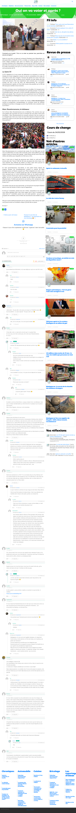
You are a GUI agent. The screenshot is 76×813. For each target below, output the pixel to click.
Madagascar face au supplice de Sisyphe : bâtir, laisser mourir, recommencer (57, 419)
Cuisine (38, 771)
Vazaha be (8, 305)
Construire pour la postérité (56, 228)
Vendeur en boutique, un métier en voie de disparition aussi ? (60, 259)
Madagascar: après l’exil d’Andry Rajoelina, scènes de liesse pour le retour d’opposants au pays (60, 71)
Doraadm (17, 680)
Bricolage (55, 771)
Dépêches (11, 5)
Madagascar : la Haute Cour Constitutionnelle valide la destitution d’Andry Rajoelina (60, 99)
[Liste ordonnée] (14, 256)
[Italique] (9, 256)
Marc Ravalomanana (44, 14)
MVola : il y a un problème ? (60, 39)
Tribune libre (27, 5)
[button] (60, 123)
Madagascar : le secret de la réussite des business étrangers (59, 387)
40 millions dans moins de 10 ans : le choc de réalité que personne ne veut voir (59, 354)
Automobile (24, 771)
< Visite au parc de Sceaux (10, 215)
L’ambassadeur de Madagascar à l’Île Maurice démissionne (60, 59)
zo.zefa (20, 456)
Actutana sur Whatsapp (23, 225)
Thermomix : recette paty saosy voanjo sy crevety (38, 798)
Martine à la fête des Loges (70, 797)
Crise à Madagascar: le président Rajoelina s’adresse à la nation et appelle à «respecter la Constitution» (60, 114)
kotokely (17, 733)
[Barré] (13, 256)
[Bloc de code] (19, 256)
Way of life (34, 5)
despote (17, 575)
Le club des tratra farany (55, 198)
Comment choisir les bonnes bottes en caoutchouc (54, 802)
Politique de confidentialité (30, 809)
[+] (24, 256)
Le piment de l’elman (37, 782)
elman (11, 341)
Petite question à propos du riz (64, 43)
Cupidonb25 (18, 614)
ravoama (17, 442)
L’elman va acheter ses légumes (69, 791)
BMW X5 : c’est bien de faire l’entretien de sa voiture (54, 794)
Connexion (53, 5)
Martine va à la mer (70, 803)
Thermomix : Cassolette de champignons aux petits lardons (37, 789)
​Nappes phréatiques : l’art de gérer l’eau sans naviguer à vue (58, 290)
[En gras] (8, 256)
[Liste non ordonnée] (16, 256)
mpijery (20, 625)
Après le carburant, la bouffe (56, 168)
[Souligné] (11, 256)
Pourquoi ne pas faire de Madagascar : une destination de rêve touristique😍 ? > (33, 216)
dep (19, 379)
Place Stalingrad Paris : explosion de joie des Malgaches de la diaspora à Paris (70, 782)
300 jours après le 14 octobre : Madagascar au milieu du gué (57, 322)
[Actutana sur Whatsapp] (23, 221)
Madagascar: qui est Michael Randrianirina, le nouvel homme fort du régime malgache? (60, 84)
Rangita (17, 343)
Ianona (7, 265)
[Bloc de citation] (18, 256)
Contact (40, 5)
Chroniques (5, 5)
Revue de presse (19, 5)
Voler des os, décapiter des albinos (64, 32)
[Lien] (21, 256)
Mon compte (47, 5)
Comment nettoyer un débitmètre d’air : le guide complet (22, 793)
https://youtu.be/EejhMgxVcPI (13, 593)
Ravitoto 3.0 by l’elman (38, 776)
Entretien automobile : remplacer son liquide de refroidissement (22, 803)
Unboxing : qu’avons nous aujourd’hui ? (22, 777)
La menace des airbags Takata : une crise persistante (22, 784)
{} (22, 256)
